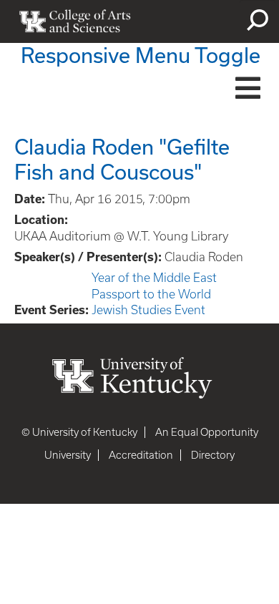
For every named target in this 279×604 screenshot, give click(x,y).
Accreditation (141, 455)
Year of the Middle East (154, 277)
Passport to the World (151, 294)
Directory (213, 455)
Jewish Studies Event (148, 309)
